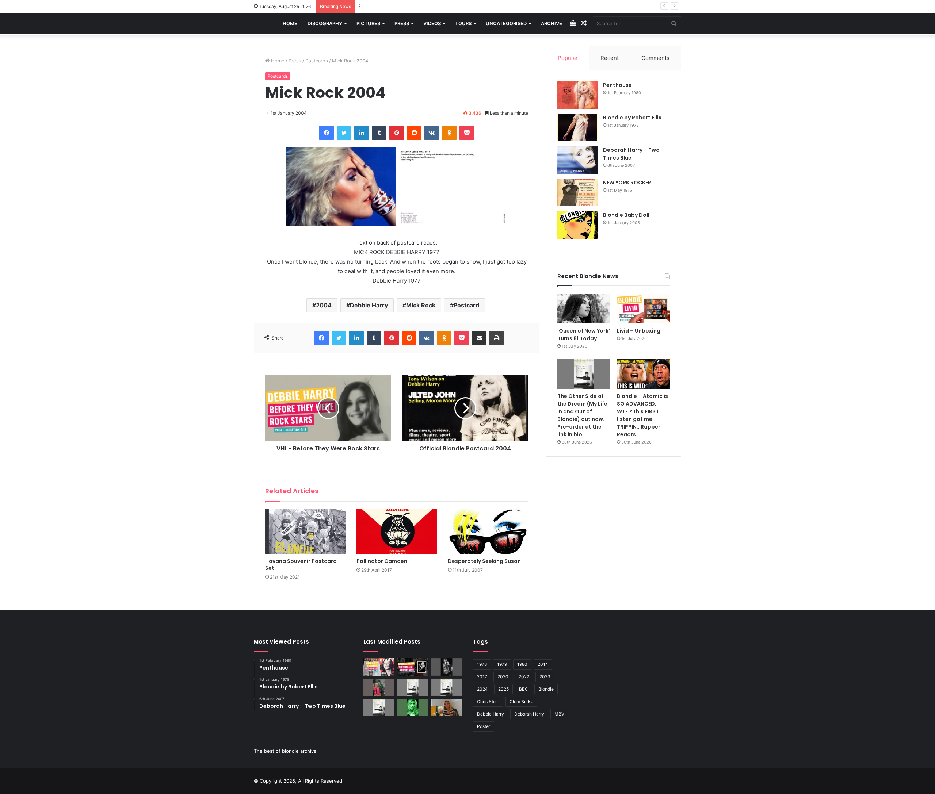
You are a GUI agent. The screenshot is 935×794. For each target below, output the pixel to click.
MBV (559, 714)
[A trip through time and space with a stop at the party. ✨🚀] (446, 667)
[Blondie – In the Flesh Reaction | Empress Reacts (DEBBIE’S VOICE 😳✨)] (446, 707)
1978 (482, 664)
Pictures (368, 23)
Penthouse (617, 85)
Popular (568, 57)
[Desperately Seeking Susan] (488, 531)
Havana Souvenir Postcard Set (301, 564)
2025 (503, 689)
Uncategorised (506, 23)
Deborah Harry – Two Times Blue (631, 153)
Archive (551, 23)
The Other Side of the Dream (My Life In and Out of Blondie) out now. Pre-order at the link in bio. (582, 415)
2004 (324, 305)
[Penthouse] (577, 95)
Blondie (546, 689)
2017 (482, 676)
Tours (463, 23)
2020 (502, 676)
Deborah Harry (529, 714)
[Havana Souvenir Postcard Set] (305, 531)
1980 (522, 664)
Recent (609, 57)
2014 (543, 664)
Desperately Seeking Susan (484, 561)
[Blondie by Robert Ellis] (577, 127)
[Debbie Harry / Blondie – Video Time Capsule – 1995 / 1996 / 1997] (378, 667)
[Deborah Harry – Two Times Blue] (577, 160)
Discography (325, 23)
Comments (655, 57)
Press (401, 23)
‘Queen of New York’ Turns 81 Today (583, 334)
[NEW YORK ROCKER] (577, 192)
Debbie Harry (369, 305)
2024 (482, 689)
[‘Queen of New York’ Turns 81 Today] (583, 308)
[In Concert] (412, 667)
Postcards (316, 61)
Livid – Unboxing (638, 330)
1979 (502, 664)
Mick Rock (420, 305)
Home (290, 23)
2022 (524, 676)
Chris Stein (488, 701)
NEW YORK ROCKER (627, 182)
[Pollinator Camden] (396, 531)
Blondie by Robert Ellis (632, 117)
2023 (544, 676)
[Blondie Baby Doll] (577, 225)
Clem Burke (521, 701)
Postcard (466, 305)
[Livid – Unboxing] (643, 308)
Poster (483, 726)
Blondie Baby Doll (626, 215)
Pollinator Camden (381, 561)
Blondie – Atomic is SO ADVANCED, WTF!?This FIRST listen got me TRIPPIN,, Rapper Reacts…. (642, 415)
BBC (523, 689)
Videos (432, 23)
